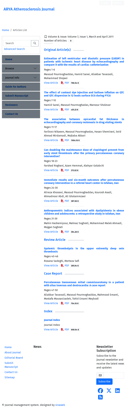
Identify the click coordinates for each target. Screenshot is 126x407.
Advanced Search (14, 49)
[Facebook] (100, 391)
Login (105, 3)
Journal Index (52, 320)
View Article (51, 82)
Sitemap (10, 377)
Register (117, 3)
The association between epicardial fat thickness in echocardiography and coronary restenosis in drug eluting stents (84, 121)
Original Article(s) (57, 50)
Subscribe (104, 381)
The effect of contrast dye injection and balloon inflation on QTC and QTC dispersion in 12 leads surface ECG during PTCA (84, 94)
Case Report (53, 273)
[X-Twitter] (109, 391)
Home (5, 30)
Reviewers (11, 104)
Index (48, 311)
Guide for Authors (15, 86)
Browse (9, 68)
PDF (71, 82)
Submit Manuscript (16, 95)
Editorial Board (14, 357)
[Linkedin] (117, 391)
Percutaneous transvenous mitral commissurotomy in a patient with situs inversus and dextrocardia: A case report (84, 284)
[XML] (116, 36)
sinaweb (60, 405)
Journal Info (12, 77)
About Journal (13, 352)
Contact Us (11, 113)
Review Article (54, 240)
